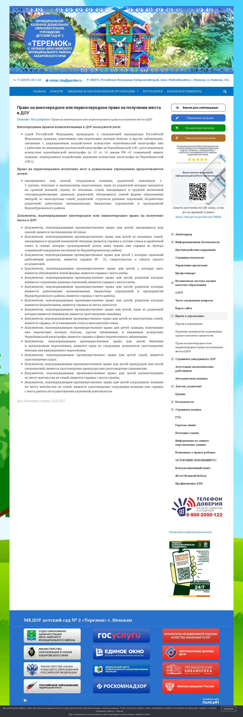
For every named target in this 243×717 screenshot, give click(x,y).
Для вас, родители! (188, 386)
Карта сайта (183, 308)
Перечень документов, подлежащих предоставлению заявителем (198, 333)
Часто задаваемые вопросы (194, 300)
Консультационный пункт (192, 468)
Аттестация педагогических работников (194, 368)
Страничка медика (188, 409)
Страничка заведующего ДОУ (195, 359)
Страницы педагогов (189, 257)
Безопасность (184, 402)
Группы (180, 394)
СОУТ (179, 292)
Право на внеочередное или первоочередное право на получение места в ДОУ (199, 347)
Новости (56, 91)
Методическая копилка (191, 378)
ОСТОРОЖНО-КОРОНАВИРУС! (195, 460)
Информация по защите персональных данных (192, 442)
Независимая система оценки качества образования (195, 283)
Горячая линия (185, 425)
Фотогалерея (153, 91)
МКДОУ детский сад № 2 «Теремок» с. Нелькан (78, 620)
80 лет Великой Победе (191, 475)
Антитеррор (183, 234)
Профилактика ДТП (188, 483)
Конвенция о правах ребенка (195, 452)
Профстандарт (185, 273)
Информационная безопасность (197, 242)
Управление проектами (191, 265)
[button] (225, 91)
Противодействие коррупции (195, 250)
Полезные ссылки (187, 433)
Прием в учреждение (189, 316)
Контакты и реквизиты (184, 91)
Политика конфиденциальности (190, 532)
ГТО (178, 417)
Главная (39, 91)
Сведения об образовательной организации (101, 91)
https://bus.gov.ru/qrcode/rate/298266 (198, 217)
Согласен (229, 709)
